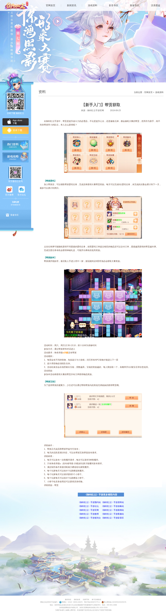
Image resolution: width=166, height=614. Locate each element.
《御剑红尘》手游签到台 (89, 518)
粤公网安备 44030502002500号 (115, 602)
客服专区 (134, 5)
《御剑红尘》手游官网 (88, 510)
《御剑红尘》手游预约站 (89, 502)
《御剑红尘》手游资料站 (112, 502)
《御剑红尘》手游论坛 (88, 506)
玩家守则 (86, 599)
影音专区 (113, 5)
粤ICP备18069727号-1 (92, 602)
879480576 (15, 205)
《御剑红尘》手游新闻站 (112, 510)
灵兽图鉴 (155, 5)
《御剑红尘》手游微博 (88, 514)
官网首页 (50, 5)
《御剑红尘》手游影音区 (112, 518)
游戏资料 (92, 5)
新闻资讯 (71, 5)
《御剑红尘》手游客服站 (112, 514)
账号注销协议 (96, 599)
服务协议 (68, 599)
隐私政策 (77, 599)
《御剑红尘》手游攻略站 (112, 506)
